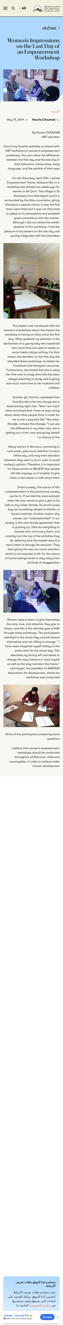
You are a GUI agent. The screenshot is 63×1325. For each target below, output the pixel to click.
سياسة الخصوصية (40, 1305)
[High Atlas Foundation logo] (46, 8)
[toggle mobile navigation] (5, 8)
